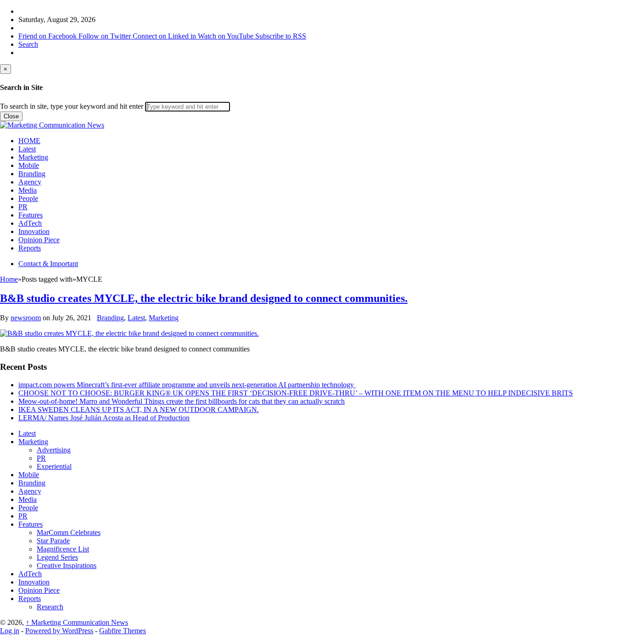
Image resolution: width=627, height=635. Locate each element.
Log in (9, 631)
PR (23, 207)
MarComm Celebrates (69, 532)
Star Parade (53, 541)
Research (50, 607)
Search (28, 44)
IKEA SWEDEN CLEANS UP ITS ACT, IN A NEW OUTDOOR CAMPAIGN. (138, 409)
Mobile (28, 165)
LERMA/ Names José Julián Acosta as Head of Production (104, 418)
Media (27, 190)
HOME (29, 141)
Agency (29, 182)
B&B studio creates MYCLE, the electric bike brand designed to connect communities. (204, 298)
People (28, 198)
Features (30, 215)
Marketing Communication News (77, 622)
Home (9, 279)
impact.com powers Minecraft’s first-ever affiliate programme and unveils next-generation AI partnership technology (187, 385)
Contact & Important (48, 263)
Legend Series (57, 557)
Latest (27, 149)
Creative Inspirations (66, 565)
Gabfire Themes (122, 631)
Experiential (54, 466)
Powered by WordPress (59, 631)
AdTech (30, 223)
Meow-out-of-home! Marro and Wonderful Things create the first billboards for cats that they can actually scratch (181, 401)
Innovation (34, 231)
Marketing (33, 157)
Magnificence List (63, 549)
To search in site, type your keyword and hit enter (71, 106)
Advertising (54, 450)
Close (11, 116)
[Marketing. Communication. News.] (52, 125)
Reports (29, 248)
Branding (31, 174)
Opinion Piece (39, 240)
